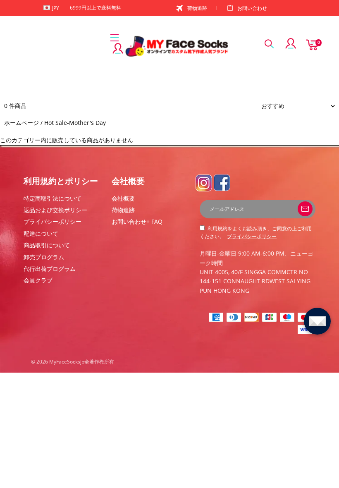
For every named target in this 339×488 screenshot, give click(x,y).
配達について (41, 233)
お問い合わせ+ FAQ (137, 221)
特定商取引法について (52, 198)
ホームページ (21, 123)
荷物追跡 (197, 8)
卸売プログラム (44, 257)
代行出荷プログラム (50, 269)
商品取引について (47, 245)
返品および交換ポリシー (55, 210)
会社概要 (123, 198)
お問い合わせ (252, 8)
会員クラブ (38, 280)
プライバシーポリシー (52, 221)
